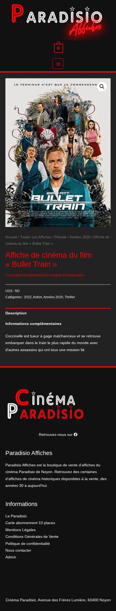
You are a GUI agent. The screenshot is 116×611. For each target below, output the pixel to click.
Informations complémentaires (33, 324)
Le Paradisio (16, 516)
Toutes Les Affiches (35, 237)
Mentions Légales (20, 530)
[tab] (58, 313)
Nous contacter (18, 550)
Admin (10, 557)
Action (37, 297)
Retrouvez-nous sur (56, 435)
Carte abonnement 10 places (30, 523)
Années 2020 (80, 237)
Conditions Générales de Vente (32, 537)
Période (60, 237)
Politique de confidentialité (27, 544)
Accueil (11, 237)
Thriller (70, 297)
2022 (28, 297)
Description (16, 313)
